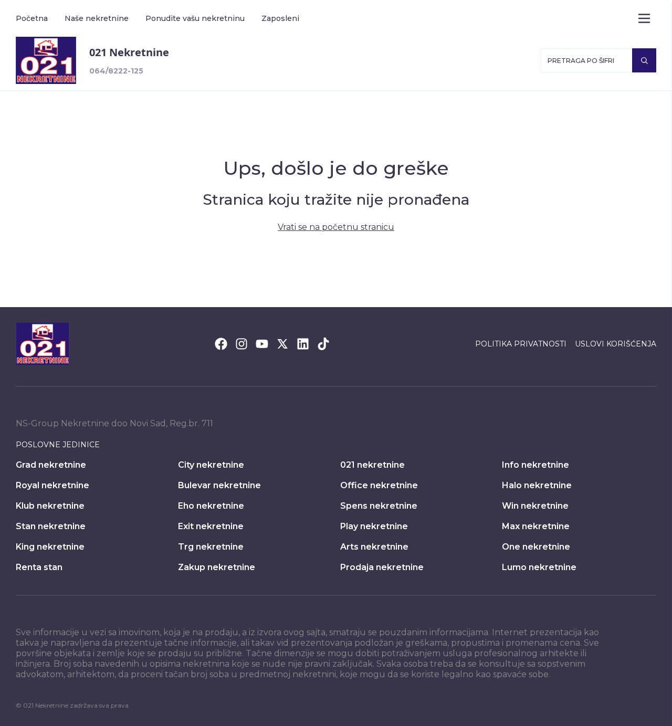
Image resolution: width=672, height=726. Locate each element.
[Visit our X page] (282, 344)
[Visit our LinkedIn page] (303, 344)
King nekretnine (50, 547)
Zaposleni (280, 18)
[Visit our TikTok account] (323, 344)
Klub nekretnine (50, 506)
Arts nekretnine (374, 547)
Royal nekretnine (52, 485)
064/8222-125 (116, 71)
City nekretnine (211, 465)
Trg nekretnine (211, 547)
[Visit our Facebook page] (221, 344)
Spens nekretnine (378, 506)
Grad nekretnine (51, 465)
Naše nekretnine (97, 18)
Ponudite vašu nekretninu (195, 18)
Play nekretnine (374, 526)
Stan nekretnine (51, 526)
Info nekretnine (535, 465)
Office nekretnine (379, 485)
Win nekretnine (535, 506)
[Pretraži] (644, 60)
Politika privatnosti (520, 344)
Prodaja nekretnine (382, 567)
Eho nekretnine (211, 506)
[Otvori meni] (644, 18)
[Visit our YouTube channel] (262, 344)
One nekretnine (536, 547)
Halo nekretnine (537, 485)
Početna (32, 18)
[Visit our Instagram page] (241, 344)
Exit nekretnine (211, 526)
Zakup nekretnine (216, 567)
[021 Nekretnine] (46, 60)
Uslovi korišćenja (615, 344)
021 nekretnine (372, 465)
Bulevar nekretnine (219, 485)
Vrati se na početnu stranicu (336, 227)
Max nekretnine (536, 526)
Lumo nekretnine (539, 567)
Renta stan (39, 567)
